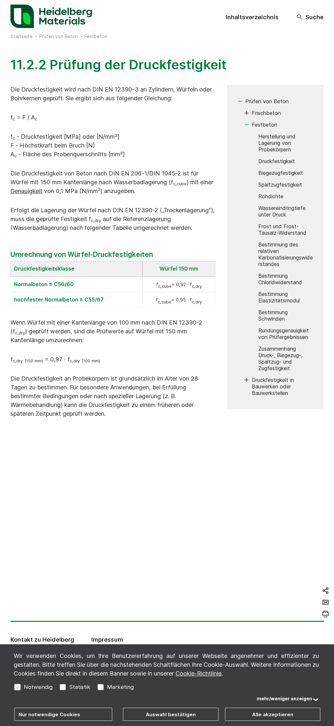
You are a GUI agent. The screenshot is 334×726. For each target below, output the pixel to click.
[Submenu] (240, 101)
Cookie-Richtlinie (198, 673)
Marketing (120, 687)
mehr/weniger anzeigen (284, 698)
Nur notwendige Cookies (49, 714)
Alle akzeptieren (272, 714)
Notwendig (38, 687)
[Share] (325, 590)
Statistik (79, 687)
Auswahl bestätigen (171, 714)
